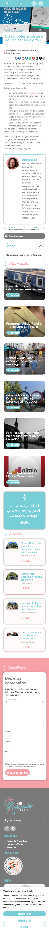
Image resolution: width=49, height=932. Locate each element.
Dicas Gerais (15, 53)
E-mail (8, 742)
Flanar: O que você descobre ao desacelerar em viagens (24, 361)
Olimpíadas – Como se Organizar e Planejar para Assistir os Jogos (22, 398)
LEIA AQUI (25, 560)
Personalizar (24, 920)
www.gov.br (32, 93)
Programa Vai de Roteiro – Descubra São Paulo (24, 325)
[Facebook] (41, 3)
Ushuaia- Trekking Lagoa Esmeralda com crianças (31, 606)
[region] (24, 909)
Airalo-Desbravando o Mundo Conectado (21, 474)
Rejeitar (24, 926)
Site (7, 752)
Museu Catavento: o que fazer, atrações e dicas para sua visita (31, 547)
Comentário (11, 700)
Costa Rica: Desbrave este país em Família (31, 576)
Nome (8, 732)
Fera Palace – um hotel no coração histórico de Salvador (23, 436)
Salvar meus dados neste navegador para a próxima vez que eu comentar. (24, 765)
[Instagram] (34, 3)
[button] (7, 3)
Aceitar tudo (24, 913)
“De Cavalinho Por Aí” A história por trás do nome (31, 635)
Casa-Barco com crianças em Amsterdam (24, 287)
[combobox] (24, 236)
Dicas (8, 53)
